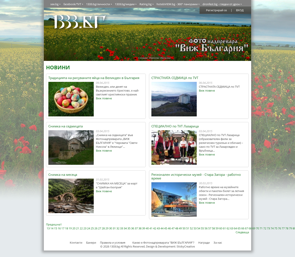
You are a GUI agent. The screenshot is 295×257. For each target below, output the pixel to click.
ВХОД (240, 10)
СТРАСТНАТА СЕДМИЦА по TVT (174, 78)
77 (283, 228)
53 (195, 228)
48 (176, 228)
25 (92, 228)
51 (187, 228)
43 (158, 228)
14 (51, 228)
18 (66, 228)
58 (213, 228)
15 (55, 228)
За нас (218, 242)
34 (125, 228)
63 (231, 228)
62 (228, 228)
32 (117, 228)
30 (110, 228)
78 (286, 228)
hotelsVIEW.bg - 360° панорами (177, 4)
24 (88, 228)
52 (191, 228)
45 (165, 228)
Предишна (53, 224)
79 (290, 228)
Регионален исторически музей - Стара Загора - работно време (196, 176)
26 (95, 228)
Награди (204, 242)
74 (272, 228)
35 (128, 228)
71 (261, 228)
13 (48, 228)
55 (202, 228)
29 (106, 228)
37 (136, 228)
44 (161, 228)
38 (139, 228)
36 (132, 228)
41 (150, 228)
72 (264, 228)
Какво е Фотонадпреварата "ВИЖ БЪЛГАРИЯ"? (163, 242)
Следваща (242, 232)
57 (209, 228)
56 (206, 228)
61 (224, 228)
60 (220, 228)
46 (169, 228)
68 (250, 228)
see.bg (54, 4)
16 (59, 228)
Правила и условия (112, 242)
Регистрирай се (216, 10)
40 (147, 228)
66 (242, 228)
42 (154, 228)
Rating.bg (146, 4)
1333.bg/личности (98, 4)
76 (279, 228)
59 (217, 228)
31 (114, 228)
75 (275, 228)
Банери (91, 242)
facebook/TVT (72, 4)
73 (268, 228)
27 (99, 228)
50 (184, 228)
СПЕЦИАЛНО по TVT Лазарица (175, 126)
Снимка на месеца (62, 174)
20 (73, 228)
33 (121, 228)
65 (239, 228)
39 (143, 228)
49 (180, 228)
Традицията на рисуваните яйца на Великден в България (93, 78)
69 (253, 228)
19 (70, 228)
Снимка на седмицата (65, 126)
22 (81, 228)
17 (62, 228)
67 (246, 228)
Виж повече (104, 98)
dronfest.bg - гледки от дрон (221, 4)
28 (103, 228)
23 (84, 228)
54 (198, 228)
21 (77, 228)
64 (235, 228)
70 (257, 228)
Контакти (76, 242)
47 (172, 228)
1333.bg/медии (125, 4)
